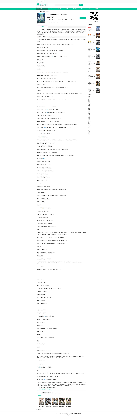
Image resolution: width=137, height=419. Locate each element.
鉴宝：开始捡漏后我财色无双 (41, 407)
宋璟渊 (89, 132)
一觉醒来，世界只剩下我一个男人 (91, 49)
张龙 (52, 16)
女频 (89, 96)
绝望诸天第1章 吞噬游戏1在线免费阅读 (46, 392)
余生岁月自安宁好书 (48, 407)
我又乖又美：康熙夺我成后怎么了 (91, 42)
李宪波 (89, 126)
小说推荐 (41, 11)
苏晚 (89, 108)
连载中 (89, 30)
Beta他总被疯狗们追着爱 (91, 76)
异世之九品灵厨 (91, 83)
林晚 (89, 101)
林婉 (89, 110)
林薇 (89, 123)
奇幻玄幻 (67, 8)
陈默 (89, 99)
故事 (89, 119)
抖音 (89, 105)
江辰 (89, 104)
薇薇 (89, 109)
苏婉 (89, 112)
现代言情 (59, 8)
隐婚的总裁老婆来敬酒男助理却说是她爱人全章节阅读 (55, 408)
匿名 (89, 128)
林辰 (89, 130)
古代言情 (89, 103)
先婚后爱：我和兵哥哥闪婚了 (91, 56)
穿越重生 (82, 8)
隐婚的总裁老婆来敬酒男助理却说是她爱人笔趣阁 (61, 408)
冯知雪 (89, 114)
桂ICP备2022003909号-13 (76, 413)
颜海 (89, 127)
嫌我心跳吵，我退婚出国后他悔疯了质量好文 (68, 407)
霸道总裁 (96, 8)
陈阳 (89, 122)
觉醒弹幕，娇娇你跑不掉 (91, 36)
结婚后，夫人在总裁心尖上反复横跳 (91, 63)
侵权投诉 (68, 414)
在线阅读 (82, 17)
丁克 (89, 131)
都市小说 (75, 8)
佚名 (89, 100)
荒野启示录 (90, 29)
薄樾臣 (89, 117)
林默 (89, 113)
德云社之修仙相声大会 (91, 90)
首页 (52, 8)
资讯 (89, 8)
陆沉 (89, 118)
